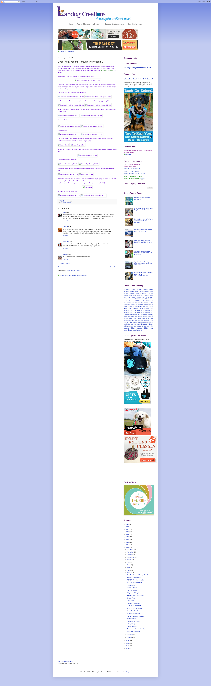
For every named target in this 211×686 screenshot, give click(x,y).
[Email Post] (70, 200)
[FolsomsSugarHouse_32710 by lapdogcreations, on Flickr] (87, 155)
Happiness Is (127, 299)
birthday (129, 322)
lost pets (131, 326)
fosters (130, 324)
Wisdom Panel (128, 318)
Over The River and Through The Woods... (139, 575)
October (129, 554)
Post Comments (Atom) (73, 270)
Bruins (136, 291)
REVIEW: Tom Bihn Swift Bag (135, 580)
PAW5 (139, 304)
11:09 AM (65, 259)
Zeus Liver (145, 318)
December (130, 549)
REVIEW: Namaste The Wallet (136, 616)
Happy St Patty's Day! (133, 603)
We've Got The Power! (133, 631)
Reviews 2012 (129, 311)
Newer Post (61, 267)
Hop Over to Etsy (132, 590)
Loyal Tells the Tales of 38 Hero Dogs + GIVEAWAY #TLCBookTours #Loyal (143, 274)
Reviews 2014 (149, 311)
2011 (127, 544)
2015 (127, 534)
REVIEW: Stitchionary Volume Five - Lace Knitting (143, 230)
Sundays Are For (137, 314)
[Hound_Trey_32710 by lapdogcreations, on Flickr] (77, 145)
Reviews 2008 (138, 309)
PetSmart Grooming (133, 306)
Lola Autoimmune (136, 299)
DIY (141, 293)
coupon (135, 322)
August (129, 560)
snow (151, 328)
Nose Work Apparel (134, 24)
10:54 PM (65, 235)
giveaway (143, 324)
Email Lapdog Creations (65, 661)
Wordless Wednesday (133, 613)
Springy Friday (131, 598)
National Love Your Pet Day (135, 302)
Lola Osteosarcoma (147, 299)
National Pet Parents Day (130, 304)
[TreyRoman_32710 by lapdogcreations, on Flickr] (86, 174)
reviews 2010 (129, 328)
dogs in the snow (148, 322)
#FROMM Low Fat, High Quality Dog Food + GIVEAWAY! (143, 209)
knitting (126, 326)
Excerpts (146, 295)
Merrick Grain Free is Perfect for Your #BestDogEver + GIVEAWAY (143, 220)
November (130, 552)
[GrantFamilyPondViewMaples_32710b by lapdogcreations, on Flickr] (71, 96)
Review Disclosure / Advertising (89, 24)
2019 (127, 524)
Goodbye (150, 297)
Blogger (128, 672)
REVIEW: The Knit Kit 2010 (135, 577)
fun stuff (69, 202)
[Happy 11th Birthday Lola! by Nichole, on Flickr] (132, 168)
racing (151, 326)
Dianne (65, 254)
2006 (127, 648)
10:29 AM (65, 248)
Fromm (133, 297)
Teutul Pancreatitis (129, 316)
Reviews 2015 (129, 313)
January (129, 637)
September (130, 557)
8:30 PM (65, 221)
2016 (127, 532)
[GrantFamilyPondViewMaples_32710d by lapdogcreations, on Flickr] (98, 105)
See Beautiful (128, 314)
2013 (127, 539)
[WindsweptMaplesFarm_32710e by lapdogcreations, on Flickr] (92, 126)
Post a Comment (65, 263)
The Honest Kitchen (141, 316)
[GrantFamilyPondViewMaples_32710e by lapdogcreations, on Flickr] (71, 105)
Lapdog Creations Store (114, 24)
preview (146, 326)
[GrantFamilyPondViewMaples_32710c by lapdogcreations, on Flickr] (98, 96)
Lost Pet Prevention (129, 300)
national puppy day (139, 326)
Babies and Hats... (132, 618)
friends (64, 202)
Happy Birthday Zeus (133, 621)
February (130, 635)
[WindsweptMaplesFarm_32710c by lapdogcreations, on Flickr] (69, 195)
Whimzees (150, 316)
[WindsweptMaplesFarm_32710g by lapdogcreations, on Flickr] (69, 126)
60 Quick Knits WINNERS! (134, 582)
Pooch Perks (149, 306)
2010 (127, 547)
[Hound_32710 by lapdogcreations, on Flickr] (64, 145)
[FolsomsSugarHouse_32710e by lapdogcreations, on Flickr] (89, 164)
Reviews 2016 (139, 313)
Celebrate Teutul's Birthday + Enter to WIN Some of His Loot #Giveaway (143, 252)
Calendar (141, 291)
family (126, 324)
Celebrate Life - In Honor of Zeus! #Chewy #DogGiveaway (143, 241)
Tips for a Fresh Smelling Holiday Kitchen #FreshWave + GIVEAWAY (143, 263)
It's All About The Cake (133, 611)
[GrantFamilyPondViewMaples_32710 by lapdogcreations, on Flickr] (94, 195)
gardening (137, 324)
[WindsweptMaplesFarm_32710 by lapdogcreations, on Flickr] (69, 115)
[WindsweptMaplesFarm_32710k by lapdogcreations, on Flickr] (91, 134)
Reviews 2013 (139, 311)
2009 (127, 640)
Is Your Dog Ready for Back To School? (138, 79)
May (128, 567)
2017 (127, 529)
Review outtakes (132, 588)
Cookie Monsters (132, 626)
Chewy (146, 291)
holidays (150, 324)
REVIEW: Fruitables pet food (135, 595)
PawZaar (148, 304)
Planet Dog (141, 306)
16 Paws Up (128, 289)
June (128, 565)
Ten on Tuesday (147, 314)
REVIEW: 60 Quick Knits (134, 606)
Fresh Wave (127, 297)
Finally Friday (131, 585)
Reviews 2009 (148, 309)
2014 (127, 537)
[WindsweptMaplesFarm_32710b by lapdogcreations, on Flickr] (91, 115)
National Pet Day (148, 302)
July (128, 562)
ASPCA (134, 289)
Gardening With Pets (141, 297)
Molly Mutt (143, 300)
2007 (127, 645)
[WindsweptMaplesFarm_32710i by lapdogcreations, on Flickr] (69, 134)
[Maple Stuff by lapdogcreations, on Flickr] (87, 187)
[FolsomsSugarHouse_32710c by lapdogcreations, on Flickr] (68, 164)
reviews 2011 (142, 328)
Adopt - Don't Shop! (132, 593)
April (128, 570)
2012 (127, 542)
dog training (141, 322)
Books (132, 291)
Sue (64, 212)
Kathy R (65, 227)
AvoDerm (139, 289)
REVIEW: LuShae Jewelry (134, 608)
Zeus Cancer (137, 318)
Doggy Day (130, 600)
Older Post (113, 267)
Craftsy (137, 293)
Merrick (137, 301)
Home (71, 24)
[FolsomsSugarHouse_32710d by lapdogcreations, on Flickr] (68, 174)
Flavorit (151, 295)
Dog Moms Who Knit (136, 295)
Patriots (143, 304)
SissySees (66, 241)
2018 (127, 526)
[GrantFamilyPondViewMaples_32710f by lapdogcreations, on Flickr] (87, 80)
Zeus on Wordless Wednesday (136, 629)
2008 (127, 643)
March (129, 572)
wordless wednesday (134, 330)
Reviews (128, 308)
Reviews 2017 (149, 313)
